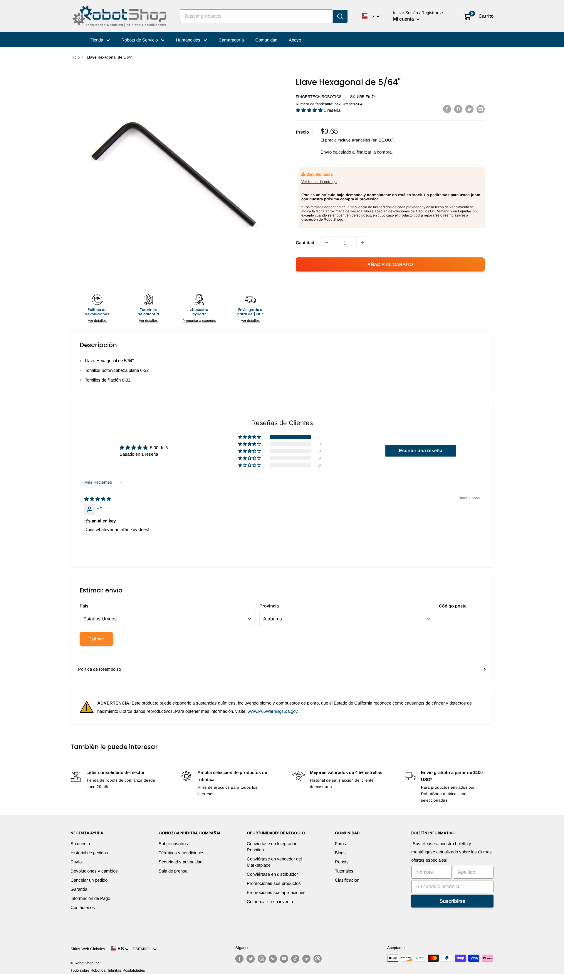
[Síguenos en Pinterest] (273, 959)
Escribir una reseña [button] (420, 450)
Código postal (453, 605)
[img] (97, 498)
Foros (340, 843)
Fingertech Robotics (319, 96)
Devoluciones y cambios (94, 870)
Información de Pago (90, 898)
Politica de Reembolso (99, 669)
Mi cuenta (404, 18)
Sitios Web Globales (87, 949)
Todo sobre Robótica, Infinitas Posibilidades (107, 970)
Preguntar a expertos (199, 321)
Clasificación (347, 880)
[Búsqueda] (340, 16)
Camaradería (231, 39)
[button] (310, 110)
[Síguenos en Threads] (317, 959)
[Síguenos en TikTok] (295, 959)
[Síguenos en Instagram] (262, 959)
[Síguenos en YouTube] (284, 959)
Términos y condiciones (181, 852)
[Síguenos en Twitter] (250, 959)
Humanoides (189, 39)
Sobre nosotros (173, 843)
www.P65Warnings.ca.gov (273, 711)
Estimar (96, 638)
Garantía (78, 889)
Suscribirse (452, 901)
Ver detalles (97, 321)
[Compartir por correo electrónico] (480, 109)
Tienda (97, 39)
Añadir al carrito (390, 264)
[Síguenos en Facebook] (239, 959)
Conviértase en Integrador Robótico (271, 846)
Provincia (269, 605)
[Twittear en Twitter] (469, 109)
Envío (76, 861)
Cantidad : (306, 242)
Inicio (75, 57)
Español (143, 949)
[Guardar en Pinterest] (458, 109)
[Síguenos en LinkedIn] (306, 959)
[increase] (363, 243)
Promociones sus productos (274, 883)
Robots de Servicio (140, 39)
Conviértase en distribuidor (272, 874)
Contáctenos (82, 907)
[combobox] (256, 16)
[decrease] (327, 243)
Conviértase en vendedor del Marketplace (274, 862)
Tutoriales (344, 870)
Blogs (340, 852)
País (84, 605)
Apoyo (295, 39)
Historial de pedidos (89, 852)
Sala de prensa (173, 870)
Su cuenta (80, 843)
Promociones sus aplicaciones (276, 892)
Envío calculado (335, 151)
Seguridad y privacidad (180, 861)
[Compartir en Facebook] (447, 109)
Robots (342, 861)
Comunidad (266, 39)
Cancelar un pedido (89, 880)
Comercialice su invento (270, 901)
